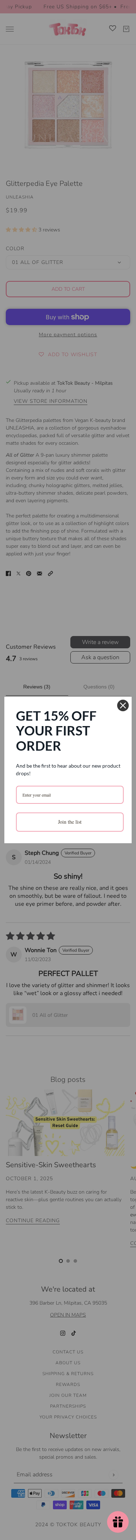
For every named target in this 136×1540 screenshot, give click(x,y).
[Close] (123, 705)
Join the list (70, 821)
